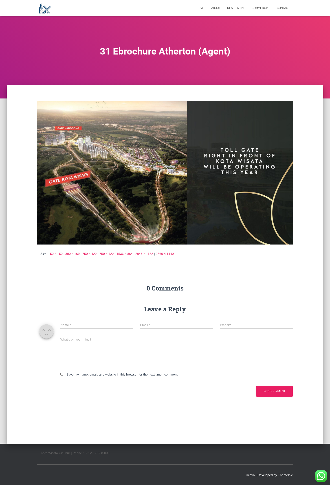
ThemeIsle (285, 475)
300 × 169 (72, 254)
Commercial (261, 8)
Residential (236, 8)
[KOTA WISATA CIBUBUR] (44, 8)
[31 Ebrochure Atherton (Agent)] (165, 172)
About (215, 8)
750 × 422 (89, 254)
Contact (283, 8)
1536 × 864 (125, 254)
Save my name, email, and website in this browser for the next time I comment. (122, 374)
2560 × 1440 (165, 254)
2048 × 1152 (144, 254)
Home (200, 8)
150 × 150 (55, 254)
